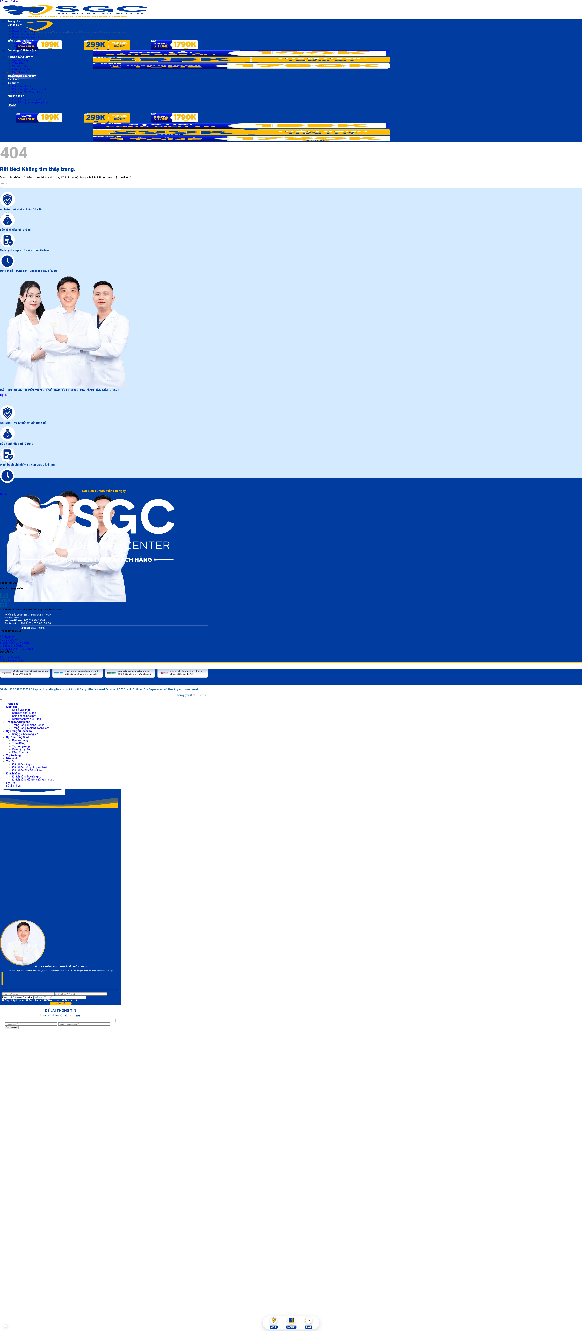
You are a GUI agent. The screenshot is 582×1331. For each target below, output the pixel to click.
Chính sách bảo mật (24, 34)
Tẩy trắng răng (20, 66)
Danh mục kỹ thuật (67, 689)
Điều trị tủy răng (21, 69)
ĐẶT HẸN (291, 1327)
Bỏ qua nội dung (9, 1)
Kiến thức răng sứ (22, 86)
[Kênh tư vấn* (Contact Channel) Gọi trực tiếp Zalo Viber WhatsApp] (17, 997)
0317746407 (22, 689)
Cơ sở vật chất (20, 28)
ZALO (308, 1327)
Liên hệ (12, 105)
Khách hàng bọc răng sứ (26, 99)
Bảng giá (83, 689)
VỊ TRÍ (273, 1327)
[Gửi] (1, 187)
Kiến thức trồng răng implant (29, 89)
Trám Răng (18, 63)
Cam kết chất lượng (23, 31)
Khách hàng (15, 95)
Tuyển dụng (15, 75)
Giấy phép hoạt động (43, 689)
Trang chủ (14, 21)
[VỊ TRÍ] (274, 1320)
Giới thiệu (13, 24)
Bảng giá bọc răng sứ (24, 53)
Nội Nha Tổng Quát (19, 57)
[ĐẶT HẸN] (291, 1320)
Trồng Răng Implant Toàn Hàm (30, 728)
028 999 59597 (13, 617)
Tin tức (12, 83)
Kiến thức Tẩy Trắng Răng (27, 92)
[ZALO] (308, 1320)
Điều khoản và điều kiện (26, 37)
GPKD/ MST (7, 689)
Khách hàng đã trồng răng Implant (32, 102)
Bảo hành (13, 79)
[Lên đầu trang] (1, 699)
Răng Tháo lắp (20, 72)
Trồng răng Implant (19, 40)
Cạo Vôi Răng (20, 60)
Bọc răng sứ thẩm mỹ (20, 50)
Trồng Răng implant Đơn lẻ (27, 725)
